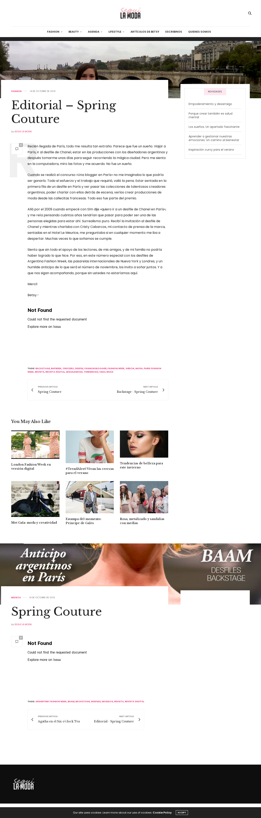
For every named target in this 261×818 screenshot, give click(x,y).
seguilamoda (74, 371)
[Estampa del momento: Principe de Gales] (90, 497)
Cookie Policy (162, 813)
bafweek (56, 368)
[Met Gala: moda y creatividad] (35, 499)
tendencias (91, 371)
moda (139, 368)
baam (71, 701)
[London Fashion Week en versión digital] (35, 445)
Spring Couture (56, 612)
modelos (107, 701)
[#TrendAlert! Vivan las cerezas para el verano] (90, 447)
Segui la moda (23, 131)
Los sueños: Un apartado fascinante (214, 127)
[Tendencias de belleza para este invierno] (144, 444)
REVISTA (16, 597)
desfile (79, 368)
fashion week (116, 368)
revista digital (55, 371)
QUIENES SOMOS (199, 32)
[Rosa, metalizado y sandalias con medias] (144, 497)
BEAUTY (74, 32)
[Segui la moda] (130, 13)
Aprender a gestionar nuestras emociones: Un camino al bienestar (214, 138)
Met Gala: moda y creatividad (34, 522)
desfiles (96, 701)
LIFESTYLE (114, 32)
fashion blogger (95, 368)
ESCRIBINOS (173, 32)
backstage (42, 368)
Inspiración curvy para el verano (211, 150)
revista (39, 371)
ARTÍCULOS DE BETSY (144, 32)
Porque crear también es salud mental (210, 115)
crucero (68, 368)
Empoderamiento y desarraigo (210, 104)
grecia (130, 368)
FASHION (53, 32)
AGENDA (93, 32)
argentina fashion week (51, 701)
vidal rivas (106, 371)
